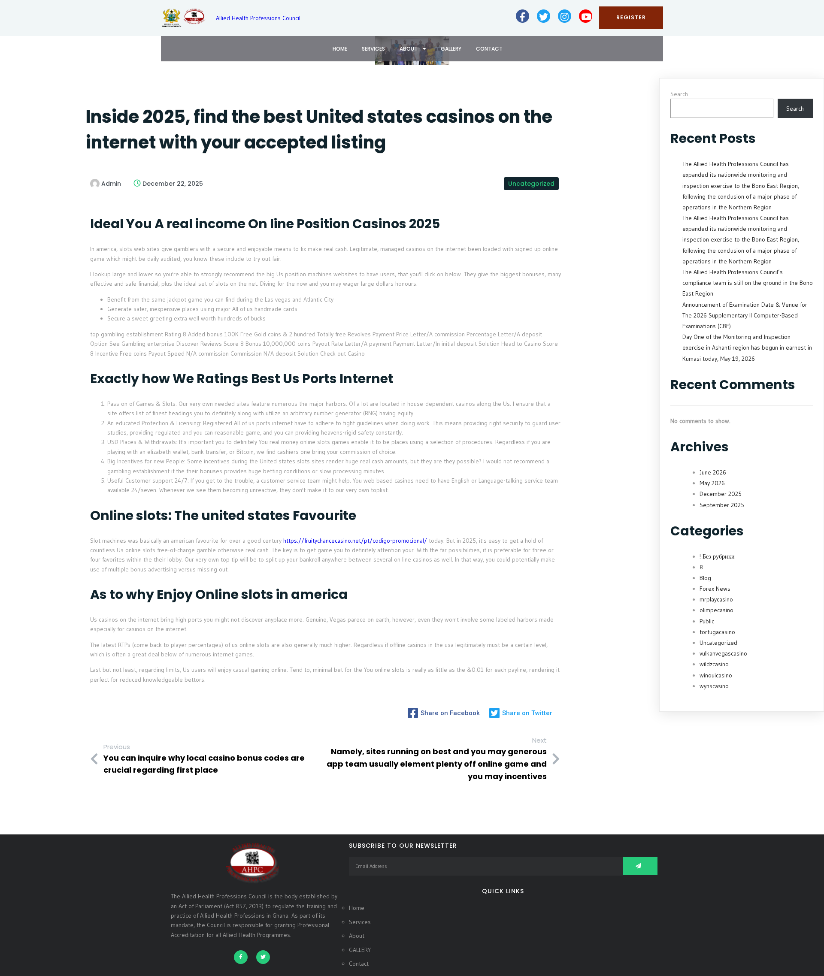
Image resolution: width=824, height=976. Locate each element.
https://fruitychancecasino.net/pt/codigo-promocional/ (355, 540)
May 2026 (712, 483)
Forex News (715, 588)
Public (707, 621)
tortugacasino (717, 632)
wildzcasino (714, 664)
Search (679, 94)
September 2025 (722, 505)
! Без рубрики (717, 556)
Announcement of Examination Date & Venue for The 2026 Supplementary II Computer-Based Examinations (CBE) (744, 315)
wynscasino (714, 686)
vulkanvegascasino (723, 653)
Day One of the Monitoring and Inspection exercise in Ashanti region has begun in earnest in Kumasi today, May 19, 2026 (747, 347)
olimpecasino (716, 610)
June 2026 (713, 472)
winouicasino (716, 675)
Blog (705, 578)
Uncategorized (531, 183)
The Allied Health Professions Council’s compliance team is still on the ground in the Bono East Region (747, 282)
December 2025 (721, 494)
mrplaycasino (716, 599)
